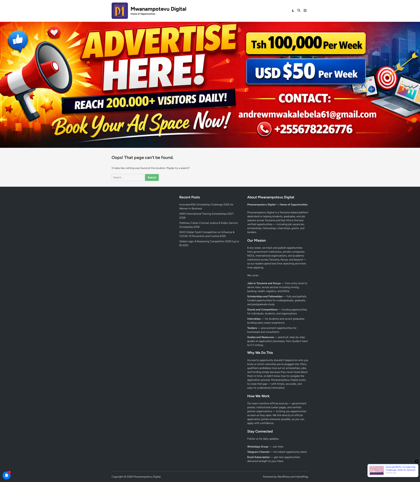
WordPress (283, 476)
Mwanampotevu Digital (158, 9)
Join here (278, 446)
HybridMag (301, 476)
